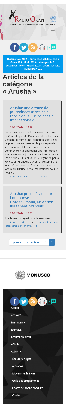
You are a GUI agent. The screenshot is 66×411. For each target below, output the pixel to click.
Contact (17, 395)
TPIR (34, 225)
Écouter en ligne (21, 359)
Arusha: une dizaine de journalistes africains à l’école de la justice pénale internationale (32, 114)
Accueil (15, 307)
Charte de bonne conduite (27, 388)
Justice (23, 222)
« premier (17, 242)
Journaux (16, 329)
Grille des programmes (25, 380)
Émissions (17, 322)
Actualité (14, 176)
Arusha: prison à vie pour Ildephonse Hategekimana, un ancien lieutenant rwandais (31, 200)
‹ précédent (34, 242)
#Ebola (15, 344)
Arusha (44, 176)
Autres (15, 351)
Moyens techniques (23, 373)
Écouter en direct (21, 337)
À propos (17, 366)
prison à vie (25, 225)
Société (23, 176)
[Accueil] (33, 17)
